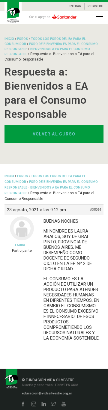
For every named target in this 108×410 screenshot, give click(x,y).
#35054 (95, 210)
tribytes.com (66, 385)
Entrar (75, 6)
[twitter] (54, 404)
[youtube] (63, 404)
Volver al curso (54, 134)
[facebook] (23, 404)
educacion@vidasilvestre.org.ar (47, 393)
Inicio (9, 39)
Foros (22, 39)
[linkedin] (44, 404)
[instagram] (34, 404)
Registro (96, 6)
